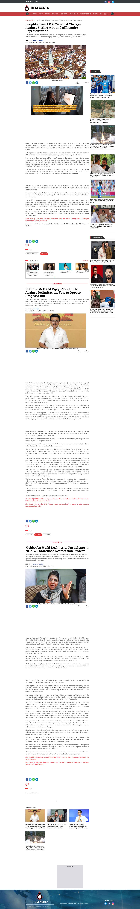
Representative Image (57, 80)
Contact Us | (38, 906)
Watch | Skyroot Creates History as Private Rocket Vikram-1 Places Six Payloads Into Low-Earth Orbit (100, 120)
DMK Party (29, 534)
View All (86, 260)
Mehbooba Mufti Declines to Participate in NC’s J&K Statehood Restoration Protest (57, 603)
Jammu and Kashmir (32, 793)
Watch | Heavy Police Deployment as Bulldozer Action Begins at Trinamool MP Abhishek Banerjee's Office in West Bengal (78, 826)
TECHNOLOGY (74, 14)
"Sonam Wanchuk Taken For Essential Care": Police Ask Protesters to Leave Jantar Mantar (101, 225)
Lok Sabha (44, 253)
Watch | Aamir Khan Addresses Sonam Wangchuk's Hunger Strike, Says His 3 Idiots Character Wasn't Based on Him (101, 310)
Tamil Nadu (47, 534)
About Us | (32, 906)
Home (27, 20)
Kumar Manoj (38, 40)
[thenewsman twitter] (113, 2)
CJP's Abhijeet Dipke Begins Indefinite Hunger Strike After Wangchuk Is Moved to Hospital (102, 175)
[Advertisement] (78, 7)
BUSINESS (55, 14)
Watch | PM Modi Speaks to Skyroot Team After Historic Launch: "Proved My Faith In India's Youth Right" (35, 848)
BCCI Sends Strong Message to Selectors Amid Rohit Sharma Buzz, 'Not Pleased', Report (102, 200)
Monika (36, 309)
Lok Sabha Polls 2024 (32, 253)
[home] (27, 13)
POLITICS (34, 14)
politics (32, 20)
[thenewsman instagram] (109, 2)
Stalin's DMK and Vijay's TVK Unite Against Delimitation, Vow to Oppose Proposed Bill (57, 348)
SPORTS (95, 14)
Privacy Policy (46, 906)
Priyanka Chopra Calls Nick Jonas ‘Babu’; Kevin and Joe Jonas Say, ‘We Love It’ (102, 261)
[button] (107, 13)
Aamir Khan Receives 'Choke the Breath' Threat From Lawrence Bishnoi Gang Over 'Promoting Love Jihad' (102, 285)
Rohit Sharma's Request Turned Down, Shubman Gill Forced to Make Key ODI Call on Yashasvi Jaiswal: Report (101, 95)
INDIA (41, 14)
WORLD (47, 14)
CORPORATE (63, 14)
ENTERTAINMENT (85, 14)
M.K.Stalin (38, 534)
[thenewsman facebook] (105, 2)
